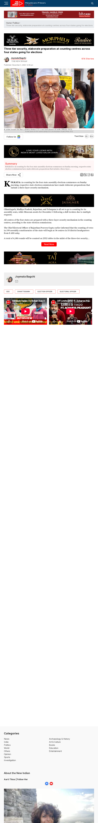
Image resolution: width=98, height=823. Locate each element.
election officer (45, 291)
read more (49, 244)
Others (7, 751)
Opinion (7, 754)
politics (16, 23)
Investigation (10, 760)
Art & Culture (55, 742)
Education (53, 748)
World (6, 748)
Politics (7, 745)
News (6, 739)
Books (52, 745)
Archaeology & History (59, 739)
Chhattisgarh (23, 291)
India (6, 742)
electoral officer (68, 291)
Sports (7, 757)
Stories (88, 58)
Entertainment (55, 751)
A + (91, 136)
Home (9, 23)
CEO (8, 291)
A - (86, 136)
